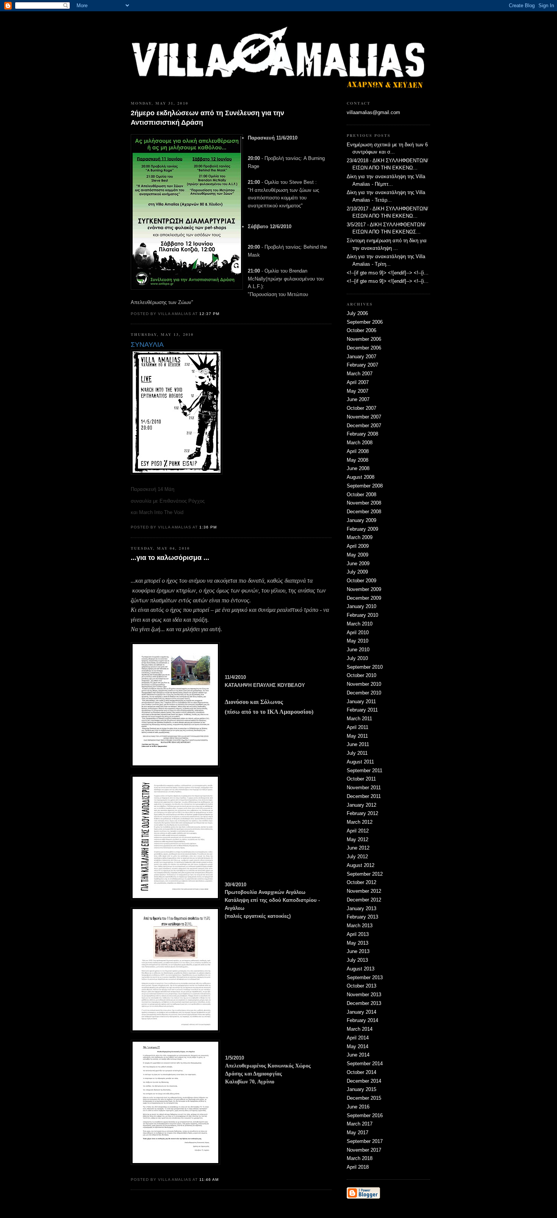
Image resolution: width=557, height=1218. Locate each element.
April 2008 (358, 451)
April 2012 (358, 831)
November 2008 (364, 503)
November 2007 (364, 417)
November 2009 (364, 589)
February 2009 (362, 529)
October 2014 (361, 1072)
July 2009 (357, 572)
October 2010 (361, 675)
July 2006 (357, 313)
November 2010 (364, 684)
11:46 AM (209, 1179)
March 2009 (359, 537)
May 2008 (357, 460)
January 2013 (361, 908)
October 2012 (361, 882)
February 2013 (362, 917)
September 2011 (364, 770)
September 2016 (365, 1115)
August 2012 (360, 865)
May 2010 (357, 641)
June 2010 (358, 649)
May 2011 (357, 736)
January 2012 (361, 805)
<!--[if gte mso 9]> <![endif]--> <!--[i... (388, 273)
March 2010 (359, 624)
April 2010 (358, 632)
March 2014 (359, 1029)
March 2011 (359, 718)
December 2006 (364, 348)
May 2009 (357, 555)
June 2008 (358, 468)
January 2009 (361, 520)
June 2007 (358, 399)
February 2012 (362, 813)
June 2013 (358, 951)
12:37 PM (209, 314)
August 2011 (360, 762)
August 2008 (360, 477)
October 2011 (361, 779)
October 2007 (361, 408)
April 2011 (357, 727)
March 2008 (359, 442)
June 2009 (358, 563)
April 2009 (358, 546)
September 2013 (365, 977)
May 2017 (357, 1132)
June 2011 (358, 744)
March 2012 (359, 822)
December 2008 (364, 511)
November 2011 (364, 787)
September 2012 (365, 874)
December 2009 (364, 598)
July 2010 (357, 658)
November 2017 (364, 1150)
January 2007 (361, 356)
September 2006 (365, 322)
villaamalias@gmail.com (373, 112)
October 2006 (361, 330)
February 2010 (362, 615)
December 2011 (364, 796)
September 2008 (365, 486)
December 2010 (364, 693)
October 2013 (361, 986)
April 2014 (358, 1038)
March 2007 (359, 373)
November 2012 (364, 891)
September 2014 (365, 1063)
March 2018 (359, 1158)
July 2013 (357, 960)
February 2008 (362, 434)
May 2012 (357, 839)
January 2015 (361, 1089)
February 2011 (362, 710)
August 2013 (360, 969)
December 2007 (364, 425)
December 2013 (364, 1003)
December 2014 (364, 1081)
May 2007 (357, 391)
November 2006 (364, 339)
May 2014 (357, 1046)
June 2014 (358, 1055)
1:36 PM (208, 527)
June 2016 (358, 1107)
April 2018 (358, 1167)
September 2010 (365, 667)
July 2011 (357, 753)
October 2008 (361, 494)
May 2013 (357, 943)
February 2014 (362, 1020)
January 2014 (361, 1012)
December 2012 (364, 900)
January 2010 (361, 606)
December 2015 (364, 1098)
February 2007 (362, 365)
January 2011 (361, 701)
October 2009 (361, 580)
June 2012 (358, 848)
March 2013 (359, 925)
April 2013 (358, 934)
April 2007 (358, 382)
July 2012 (357, 856)
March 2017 (359, 1124)
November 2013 (364, 994)
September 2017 (365, 1141)
